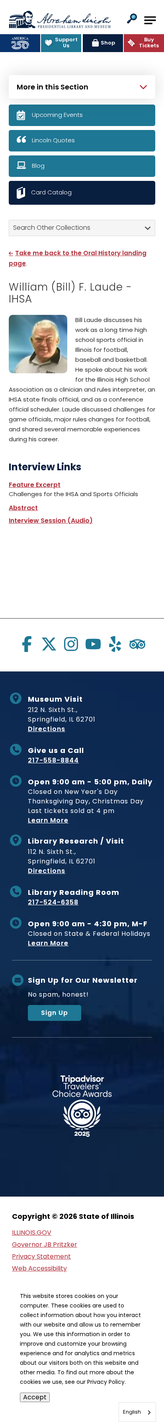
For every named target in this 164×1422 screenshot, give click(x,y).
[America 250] (20, 43)
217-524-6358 (53, 902)
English (132, 1412)
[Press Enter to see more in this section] (82, 86)
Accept (35, 1397)
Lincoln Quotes (53, 140)
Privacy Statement (41, 1256)
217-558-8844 (53, 760)
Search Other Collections (51, 227)
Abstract (23, 507)
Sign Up (54, 1012)
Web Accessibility (39, 1268)
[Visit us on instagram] (71, 644)
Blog (38, 165)
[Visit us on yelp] (115, 644)
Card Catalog (51, 192)
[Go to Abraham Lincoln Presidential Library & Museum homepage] (59, 19)
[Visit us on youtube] (93, 644)
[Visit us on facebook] (27, 644)
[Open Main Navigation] (150, 20)
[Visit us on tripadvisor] (137, 644)
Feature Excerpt (35, 484)
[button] (132, 19)
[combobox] (137, 1412)
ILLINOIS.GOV (31, 1232)
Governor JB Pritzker (44, 1244)
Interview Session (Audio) (51, 520)
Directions (46, 728)
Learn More (48, 820)
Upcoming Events (57, 115)
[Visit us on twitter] (49, 644)
